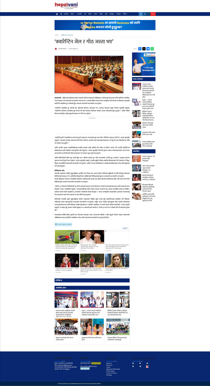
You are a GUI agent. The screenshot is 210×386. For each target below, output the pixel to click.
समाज (95, 14)
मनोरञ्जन (118, 14)
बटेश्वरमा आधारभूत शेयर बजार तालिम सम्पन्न (64, 338)
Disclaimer (94, 384)
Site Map (109, 375)
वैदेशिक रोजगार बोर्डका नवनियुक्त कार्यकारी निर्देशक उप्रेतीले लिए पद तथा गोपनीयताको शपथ (117, 312)
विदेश (101, 14)
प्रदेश (72, 14)
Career (108, 367)
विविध (124, 14)
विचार (90, 14)
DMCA (99, 384)
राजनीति (79, 14)
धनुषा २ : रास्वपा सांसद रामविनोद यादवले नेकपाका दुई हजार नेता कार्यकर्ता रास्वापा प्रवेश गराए (91, 312)
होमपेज (56, 35)
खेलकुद (112, 14)
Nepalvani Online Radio (113, 369)
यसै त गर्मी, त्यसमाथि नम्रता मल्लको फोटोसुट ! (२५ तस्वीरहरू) (148, 169)
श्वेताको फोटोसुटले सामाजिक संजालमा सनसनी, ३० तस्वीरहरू (148, 177)
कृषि (106, 14)
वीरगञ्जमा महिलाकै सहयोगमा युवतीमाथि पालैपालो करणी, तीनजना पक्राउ (148, 188)
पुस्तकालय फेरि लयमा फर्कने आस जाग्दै (91, 338)
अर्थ (85, 14)
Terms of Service (111, 373)
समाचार (66, 14)
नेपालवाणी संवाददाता (62, 49)
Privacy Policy (110, 371)
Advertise (109, 365)
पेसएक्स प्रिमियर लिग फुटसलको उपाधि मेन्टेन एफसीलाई (116, 338)
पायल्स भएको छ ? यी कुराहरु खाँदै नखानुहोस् (148, 158)
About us (109, 363)
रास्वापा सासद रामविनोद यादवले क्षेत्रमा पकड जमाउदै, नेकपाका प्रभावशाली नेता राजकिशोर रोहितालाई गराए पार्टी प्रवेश (65, 313)
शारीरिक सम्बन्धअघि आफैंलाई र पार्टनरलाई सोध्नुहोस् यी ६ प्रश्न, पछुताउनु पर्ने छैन (148, 197)
